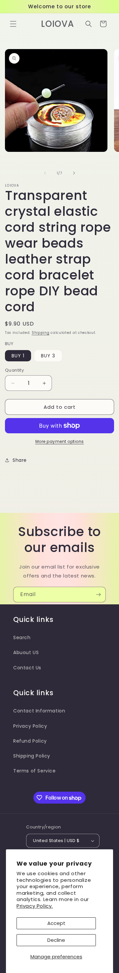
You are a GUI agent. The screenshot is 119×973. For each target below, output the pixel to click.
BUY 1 (18, 355)
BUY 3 (48, 355)
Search (22, 637)
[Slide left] (45, 173)
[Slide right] (74, 173)
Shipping (41, 332)
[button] (13, 24)
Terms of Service (34, 770)
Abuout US (26, 652)
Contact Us (27, 667)
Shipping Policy (31, 756)
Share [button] (20, 460)
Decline (56, 940)
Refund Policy (30, 741)
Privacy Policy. (35, 905)
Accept (56, 923)
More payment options (59, 441)
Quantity (14, 370)
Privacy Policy (30, 726)
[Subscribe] (98, 594)
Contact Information (39, 710)
